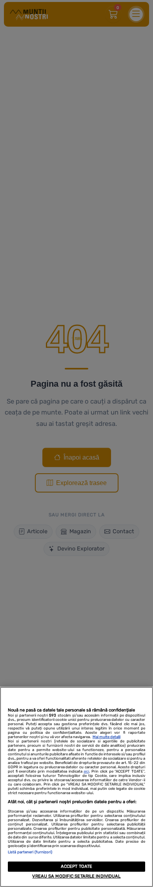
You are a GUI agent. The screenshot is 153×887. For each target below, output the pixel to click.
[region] (76, 787)
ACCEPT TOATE (76, 866)
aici (86, 771)
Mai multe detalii (106, 737)
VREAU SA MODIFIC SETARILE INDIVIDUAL (76, 876)
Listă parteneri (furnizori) (30, 852)
